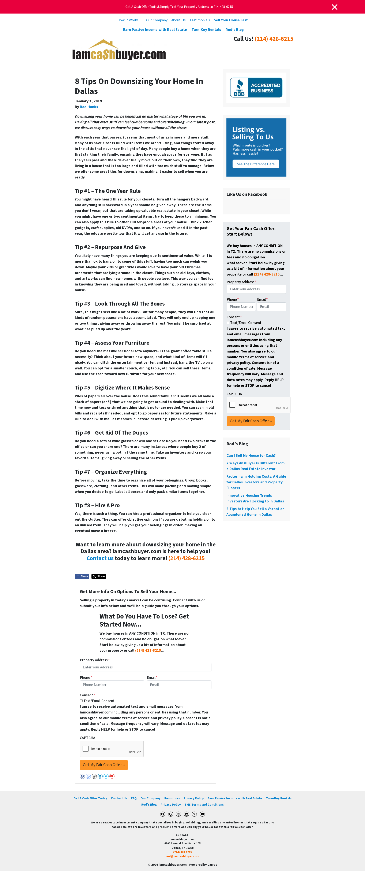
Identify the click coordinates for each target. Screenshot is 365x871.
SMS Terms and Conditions (204, 804)
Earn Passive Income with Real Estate (155, 29)
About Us (178, 20)
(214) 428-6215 (274, 39)
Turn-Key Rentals (206, 29)
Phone (86, 677)
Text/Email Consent (98, 701)
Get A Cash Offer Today (90, 798)
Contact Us (119, 798)
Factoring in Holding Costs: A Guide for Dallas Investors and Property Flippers (256, 482)
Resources (172, 798)
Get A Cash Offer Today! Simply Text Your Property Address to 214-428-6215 (179, 6)
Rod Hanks (89, 107)
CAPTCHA (87, 738)
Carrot (212, 864)
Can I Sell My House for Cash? (251, 455)
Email (152, 677)
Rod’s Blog (235, 29)
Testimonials (199, 20)
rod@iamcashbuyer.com (182, 856)
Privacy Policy (194, 798)
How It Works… (129, 20)
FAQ (134, 798)
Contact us (100, 558)
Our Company (157, 20)
